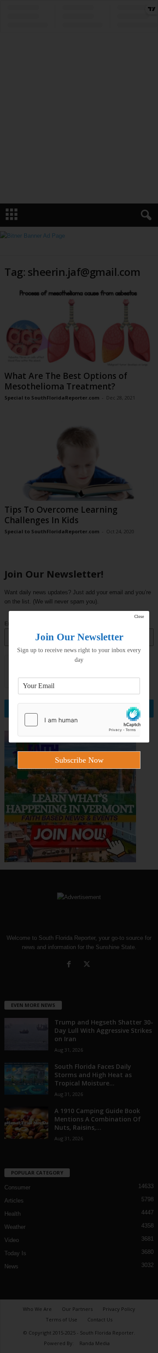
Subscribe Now (79, 760)
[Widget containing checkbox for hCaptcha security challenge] (79, 719)
